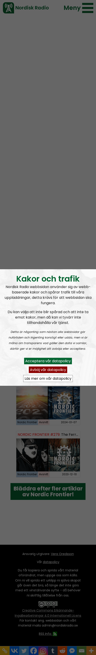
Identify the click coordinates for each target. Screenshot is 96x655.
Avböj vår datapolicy (48, 369)
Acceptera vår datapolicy (48, 361)
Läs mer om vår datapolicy (48, 378)
